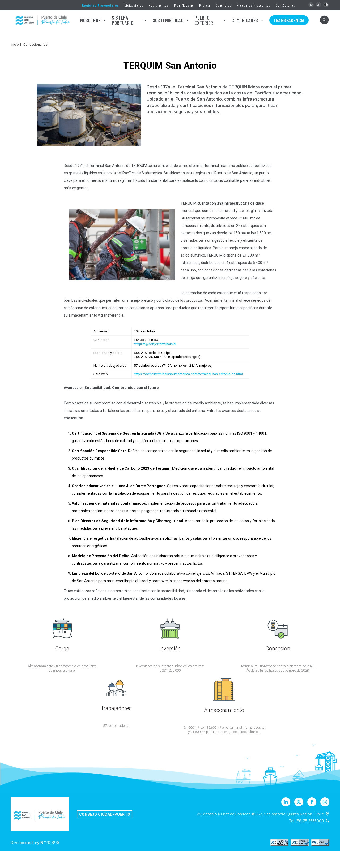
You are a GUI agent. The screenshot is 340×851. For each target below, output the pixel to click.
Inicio (15, 44)
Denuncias (223, 5)
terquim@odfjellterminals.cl (155, 344)
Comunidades (245, 20)
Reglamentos (159, 5)
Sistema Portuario (122, 20)
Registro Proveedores (100, 5)
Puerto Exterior (204, 20)
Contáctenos (285, 5)
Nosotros (90, 20)
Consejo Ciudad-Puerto (104, 814)
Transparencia (289, 20)
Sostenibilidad (168, 20)
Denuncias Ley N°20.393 (35, 842)
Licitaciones (133, 5)
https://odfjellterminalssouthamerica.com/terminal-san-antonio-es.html (188, 374)
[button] (311, 4)
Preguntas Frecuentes (253, 5)
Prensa (204, 5)
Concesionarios (35, 44)
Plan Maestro (184, 5)
